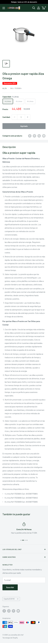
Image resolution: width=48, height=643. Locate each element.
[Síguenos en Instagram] (9, 611)
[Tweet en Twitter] (39, 136)
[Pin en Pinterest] (34, 136)
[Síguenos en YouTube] (18, 611)
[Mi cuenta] (38, 8)
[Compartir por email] (44, 136)
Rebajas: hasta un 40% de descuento (24, 2)
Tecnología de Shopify (10, 638)
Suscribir (10, 587)
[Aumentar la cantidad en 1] (27, 117)
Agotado (24, 126)
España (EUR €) (9, 599)
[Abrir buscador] (33, 8)
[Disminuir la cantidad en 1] (14, 117)
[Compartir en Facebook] (30, 136)
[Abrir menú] (3, 8)
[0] (43, 7)
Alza (4, 88)
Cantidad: (6, 117)
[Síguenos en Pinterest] (13, 611)
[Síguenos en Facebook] (4, 611)
